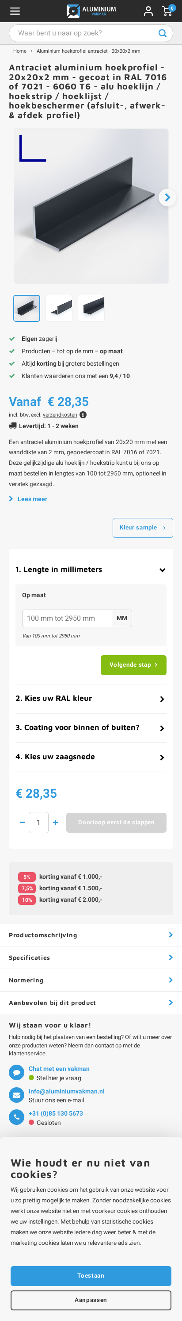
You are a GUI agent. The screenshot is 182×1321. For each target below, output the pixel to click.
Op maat (34, 595)
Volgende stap (130, 664)
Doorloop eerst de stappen (116, 822)
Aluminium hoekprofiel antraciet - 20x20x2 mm (88, 51)
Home (20, 51)
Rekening (148, 11)
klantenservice (27, 1053)
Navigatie (15, 11)
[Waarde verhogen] (55, 822)
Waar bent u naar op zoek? (162, 33)
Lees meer (32, 499)
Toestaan (90, 1275)
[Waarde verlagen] (22, 822)
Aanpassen (91, 1300)
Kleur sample (138, 527)
